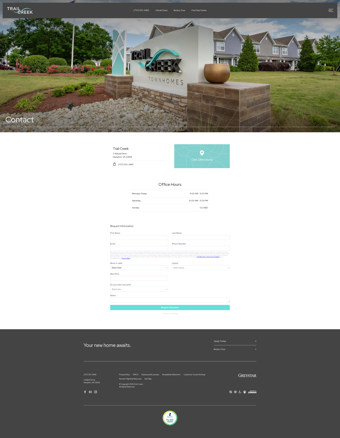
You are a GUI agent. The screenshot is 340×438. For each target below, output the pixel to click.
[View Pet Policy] (244, 392)
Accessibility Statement (171, 374)
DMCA (135, 374)
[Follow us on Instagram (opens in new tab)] (95, 392)
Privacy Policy (124, 374)
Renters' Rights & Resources (130, 379)
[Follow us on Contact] (90, 392)
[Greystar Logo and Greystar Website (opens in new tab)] (247, 375)
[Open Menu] (331, 10)
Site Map (148, 379)
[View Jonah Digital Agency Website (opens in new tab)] (252, 392)
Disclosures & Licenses (150, 374)
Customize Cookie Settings (194, 374)
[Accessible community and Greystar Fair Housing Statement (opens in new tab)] (240, 392)
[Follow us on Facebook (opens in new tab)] (85, 392)
